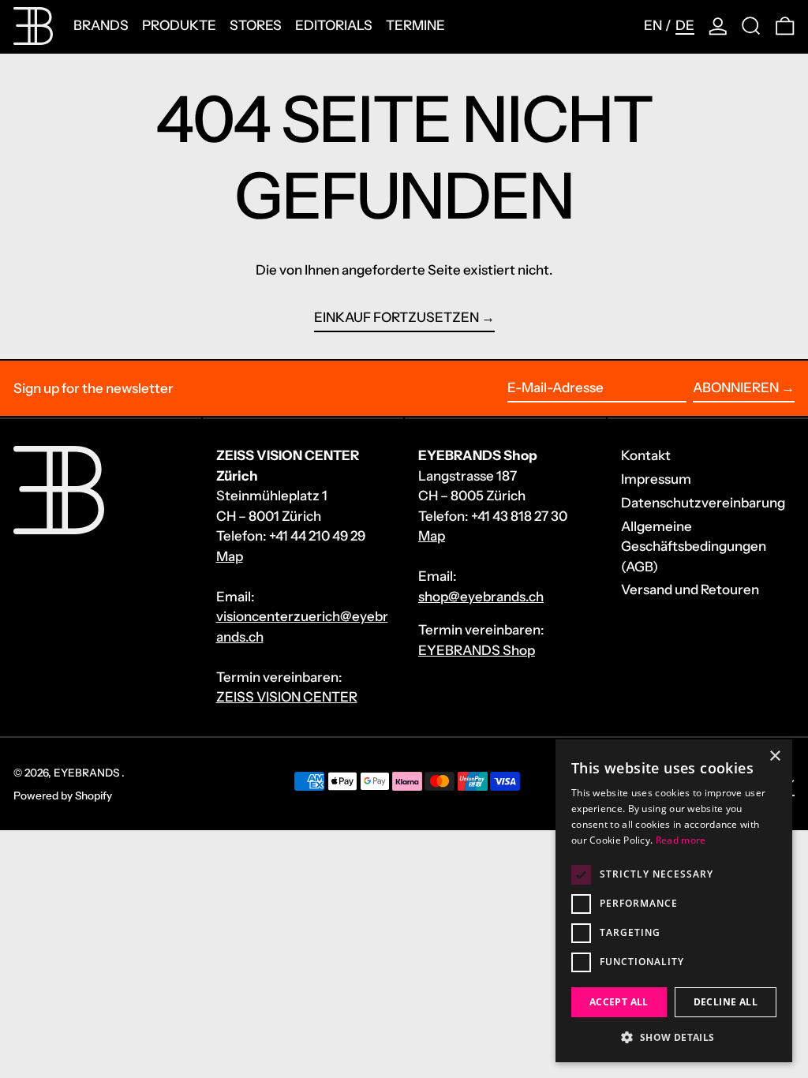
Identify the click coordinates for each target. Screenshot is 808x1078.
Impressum (656, 479)
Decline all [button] (726, 1002)
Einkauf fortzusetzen (396, 317)
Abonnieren (736, 387)
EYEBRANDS (88, 772)
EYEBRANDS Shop (476, 650)
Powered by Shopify (62, 795)
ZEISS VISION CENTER (286, 697)
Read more (681, 840)
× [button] (774, 756)
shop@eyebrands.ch (481, 597)
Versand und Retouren (690, 589)
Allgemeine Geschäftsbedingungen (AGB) (693, 546)
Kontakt (646, 455)
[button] (751, 26)
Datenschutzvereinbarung (703, 503)
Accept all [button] (619, 1002)
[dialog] (674, 900)
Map (229, 556)
